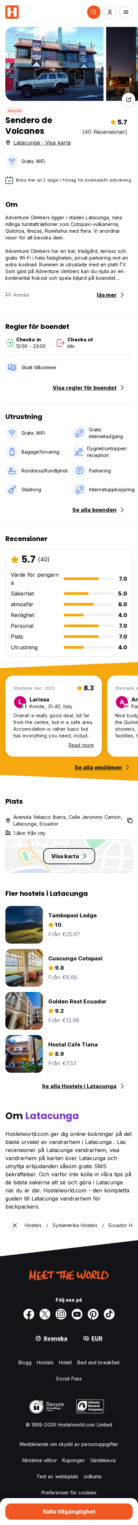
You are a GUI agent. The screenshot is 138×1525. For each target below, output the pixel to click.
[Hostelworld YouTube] (77, 1314)
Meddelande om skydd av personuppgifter (69, 1444)
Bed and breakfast (98, 1362)
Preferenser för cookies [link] (69, 1492)
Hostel (14, 110)
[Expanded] (15, 1225)
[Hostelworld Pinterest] (93, 1314)
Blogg (25, 1362)
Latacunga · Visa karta (42, 142)
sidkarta (92, 1476)
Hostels (45, 1362)
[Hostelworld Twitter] (45, 1314)
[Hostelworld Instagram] (61, 1314)
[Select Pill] (93, 12)
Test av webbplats (58, 1476)
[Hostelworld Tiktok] (109, 1314)
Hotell (65, 1362)
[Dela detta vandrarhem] (128, 99)
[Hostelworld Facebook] (28, 1314)
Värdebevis (103, 1460)
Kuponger (73, 1460)
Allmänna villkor (39, 1460)
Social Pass (69, 1378)
